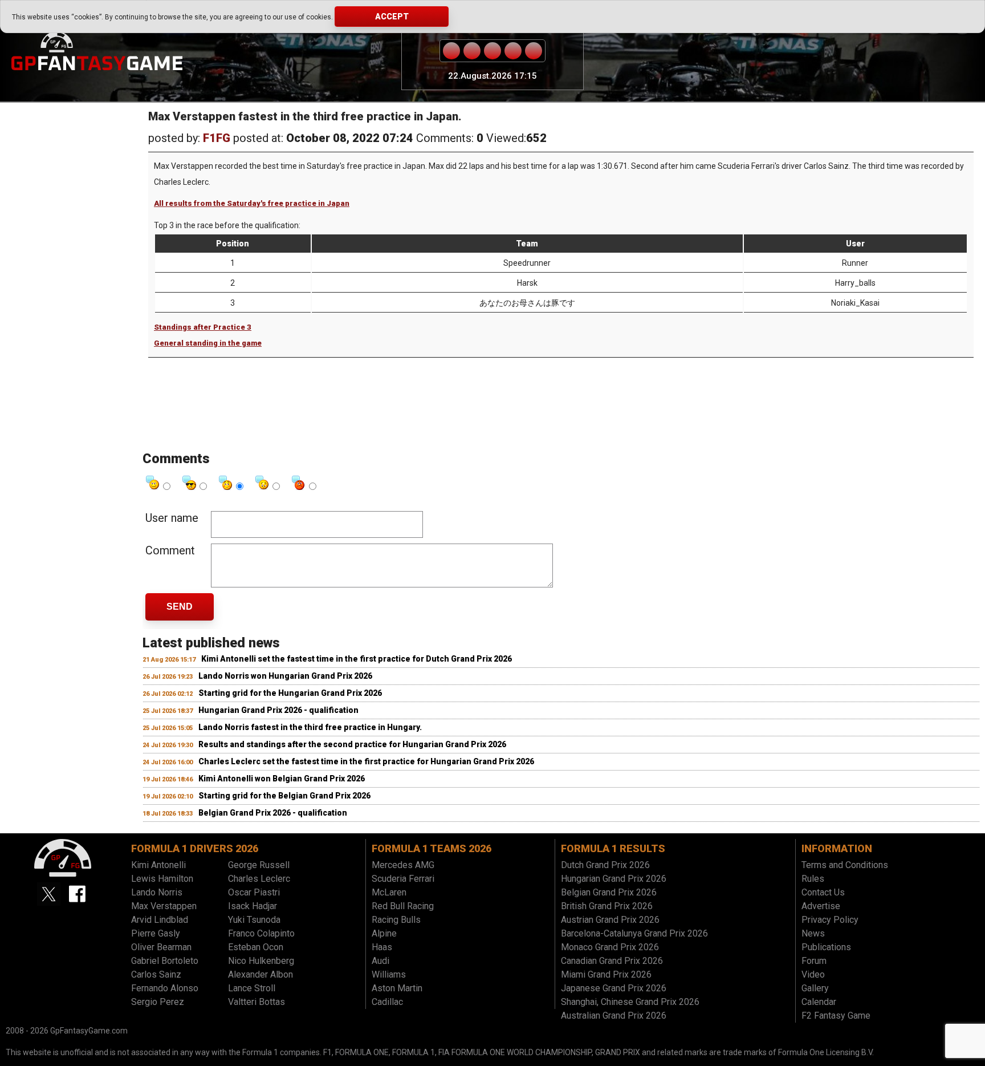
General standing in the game (208, 343)
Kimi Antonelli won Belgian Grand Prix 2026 (281, 778)
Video (813, 974)
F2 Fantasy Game (835, 1015)
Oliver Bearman (161, 947)
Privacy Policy (829, 919)
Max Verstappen (164, 906)
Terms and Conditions (844, 865)
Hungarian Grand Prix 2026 (613, 878)
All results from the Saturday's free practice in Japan (251, 203)
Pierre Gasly (155, 933)
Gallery (815, 988)
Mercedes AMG (403, 865)
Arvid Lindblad (159, 919)
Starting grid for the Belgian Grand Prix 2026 (284, 795)
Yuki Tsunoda (254, 919)
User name (171, 518)
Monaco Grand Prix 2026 (610, 947)
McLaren (389, 892)
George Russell (259, 865)
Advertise (820, 906)
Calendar (818, 1001)
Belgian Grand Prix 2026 (609, 892)
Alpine (384, 933)
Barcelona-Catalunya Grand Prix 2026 (634, 933)
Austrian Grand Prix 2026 (610, 919)
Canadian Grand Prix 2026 (612, 960)
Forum (814, 960)
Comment (170, 550)
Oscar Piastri (254, 892)
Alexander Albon (260, 974)
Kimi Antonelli (158, 865)
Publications (826, 947)
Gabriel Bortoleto (164, 960)
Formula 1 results (613, 848)
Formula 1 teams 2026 (431, 848)
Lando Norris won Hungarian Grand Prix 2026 (285, 675)
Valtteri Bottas (256, 1001)
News (813, 933)
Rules (812, 878)
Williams (389, 974)
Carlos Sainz (156, 974)
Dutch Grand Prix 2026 (605, 865)
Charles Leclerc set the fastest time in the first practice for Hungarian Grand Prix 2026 (366, 761)
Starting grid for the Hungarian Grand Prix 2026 (290, 693)
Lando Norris (156, 892)
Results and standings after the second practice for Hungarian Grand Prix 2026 (352, 744)
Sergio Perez (157, 1001)
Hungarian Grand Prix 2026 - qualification (278, 710)
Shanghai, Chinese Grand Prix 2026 (630, 1001)
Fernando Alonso (164, 988)
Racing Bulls (396, 919)
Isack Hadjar (252, 906)
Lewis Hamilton (162, 878)
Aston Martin (397, 988)
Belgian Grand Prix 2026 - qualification (272, 812)
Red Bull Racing (403, 906)
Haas (382, 947)
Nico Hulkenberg (261, 960)
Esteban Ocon (255, 947)
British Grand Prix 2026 (607, 906)
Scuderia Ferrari (403, 878)
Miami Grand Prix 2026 (606, 974)
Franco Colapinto (261, 933)
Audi (380, 960)
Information (836, 848)
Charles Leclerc (259, 878)
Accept (392, 16)
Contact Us (823, 892)
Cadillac (387, 1001)
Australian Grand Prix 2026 (613, 1015)
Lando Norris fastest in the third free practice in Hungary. (310, 727)
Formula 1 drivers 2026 (194, 848)
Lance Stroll (251, 988)
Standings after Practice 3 (202, 327)
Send (179, 606)
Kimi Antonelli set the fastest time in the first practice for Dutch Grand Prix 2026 (356, 658)
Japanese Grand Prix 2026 (613, 988)
